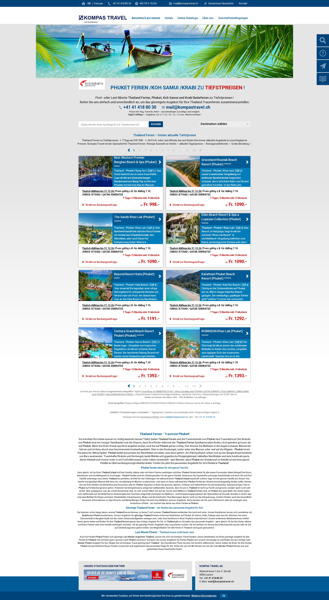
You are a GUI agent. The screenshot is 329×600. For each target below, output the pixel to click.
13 (194, 150)
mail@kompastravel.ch (185, 3)
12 (186, 150)
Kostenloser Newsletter (221, 3)
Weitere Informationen (204, 595)
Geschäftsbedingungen (233, 18)
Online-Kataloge (188, 18)
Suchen (156, 124)
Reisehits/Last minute (146, 18)
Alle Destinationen (91, 22)
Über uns (208, 18)
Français (98, 3)
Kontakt (243, 3)
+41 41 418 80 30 (122, 3)
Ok (223, 595)
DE (89, 3)
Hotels (169, 18)
